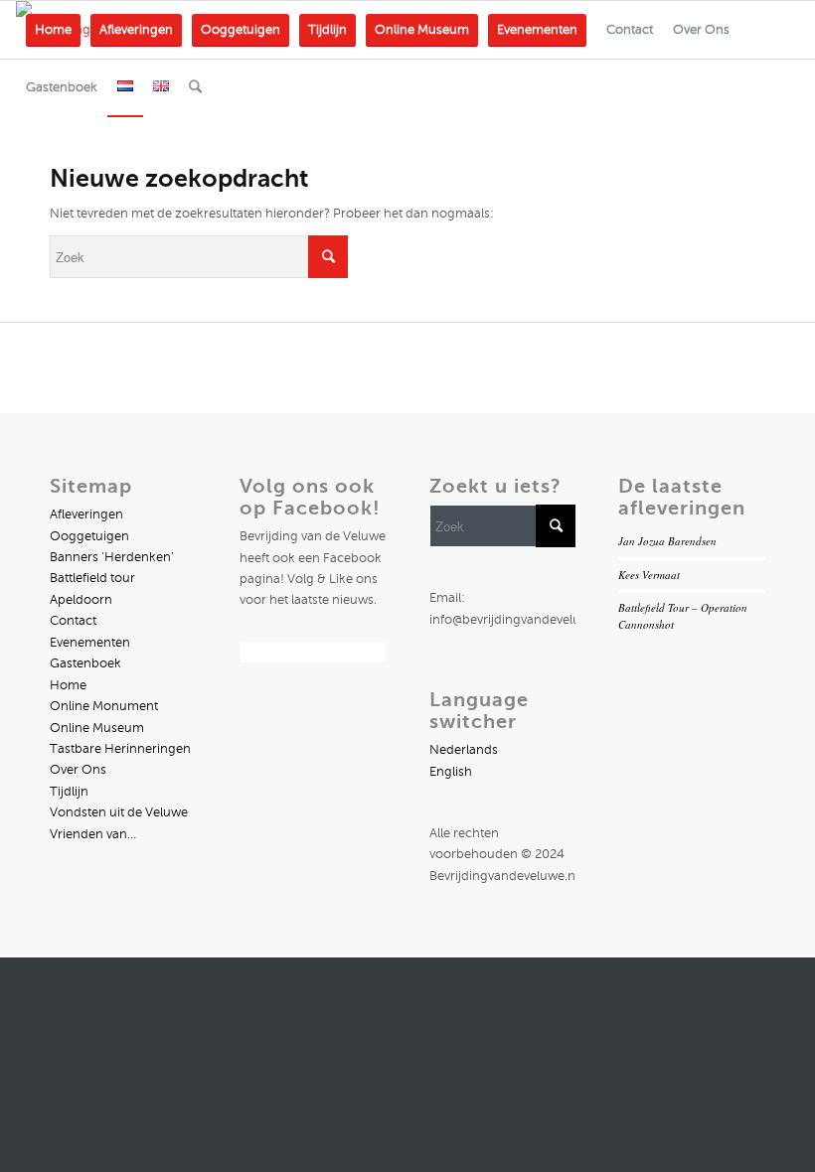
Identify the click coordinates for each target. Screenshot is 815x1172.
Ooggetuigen (89, 536)
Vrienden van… (93, 834)
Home (68, 685)
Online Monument (104, 706)
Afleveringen (86, 514)
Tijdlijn (69, 792)
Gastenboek (85, 663)
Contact (73, 621)
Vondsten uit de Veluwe (119, 812)
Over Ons (78, 770)
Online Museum (97, 728)
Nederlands (463, 750)
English (450, 772)
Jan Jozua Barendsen (667, 540)
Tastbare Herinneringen (120, 749)
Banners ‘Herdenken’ (112, 557)
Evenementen (90, 643)
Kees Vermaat (649, 574)
